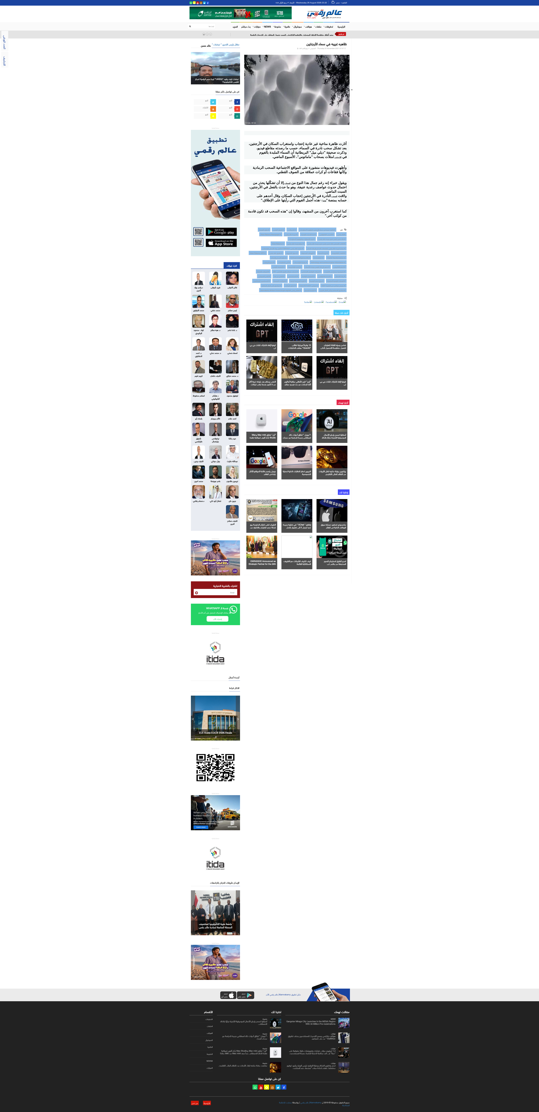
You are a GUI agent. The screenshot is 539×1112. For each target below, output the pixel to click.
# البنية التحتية (323, 252)
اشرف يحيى (198, 461)
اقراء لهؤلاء (232, 265)
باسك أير (198, 418)
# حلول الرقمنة (264, 229)
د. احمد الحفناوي (198, 354)
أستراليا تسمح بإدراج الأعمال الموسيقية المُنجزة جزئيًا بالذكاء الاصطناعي (334, 437)
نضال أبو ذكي (215, 500)
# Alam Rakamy (278, 243)
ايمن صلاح (232, 310)
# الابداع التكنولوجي (324, 276)
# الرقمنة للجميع (310, 290)
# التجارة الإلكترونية (294, 266)
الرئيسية (341, 26)
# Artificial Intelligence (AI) (300, 257)
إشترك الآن (217, 619)
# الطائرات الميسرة (280, 280)
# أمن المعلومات (284, 262)
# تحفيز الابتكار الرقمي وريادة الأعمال (317, 266)
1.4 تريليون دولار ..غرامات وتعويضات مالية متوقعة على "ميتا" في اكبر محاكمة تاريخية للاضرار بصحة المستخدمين (312, 1051)
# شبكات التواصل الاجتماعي (311, 271)
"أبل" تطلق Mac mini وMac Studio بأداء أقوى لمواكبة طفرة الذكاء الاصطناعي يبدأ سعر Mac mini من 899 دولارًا (243, 1051)
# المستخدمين (293, 276)
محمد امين (198, 481)
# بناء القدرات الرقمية (308, 234)
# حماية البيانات (269, 262)
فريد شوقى (215, 287)
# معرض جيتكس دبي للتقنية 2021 (333, 285)
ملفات (318, 26)
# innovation (318, 257)
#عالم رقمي (341, 234)
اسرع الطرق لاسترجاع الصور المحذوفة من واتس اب (335, 562)
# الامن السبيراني (264, 276)
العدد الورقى (5, 42)
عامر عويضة (215, 481)
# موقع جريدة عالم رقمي (296, 243)
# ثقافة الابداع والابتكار (278, 257)
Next (238, 718)
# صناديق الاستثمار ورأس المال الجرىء (332, 290)
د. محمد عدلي (215, 352)
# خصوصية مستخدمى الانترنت (335, 271)
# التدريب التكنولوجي (326, 234)
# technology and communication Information (328, 262)
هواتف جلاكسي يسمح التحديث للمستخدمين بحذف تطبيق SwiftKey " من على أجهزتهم (311, 1037)
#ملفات (210, 1026)
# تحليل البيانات (290, 285)
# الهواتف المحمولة (308, 252)
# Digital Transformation (336, 257)
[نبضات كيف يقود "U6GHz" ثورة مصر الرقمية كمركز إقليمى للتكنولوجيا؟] (215, 67)
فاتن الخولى (232, 287)
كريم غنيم (199, 375)
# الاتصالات (292, 229)
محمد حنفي (215, 310)
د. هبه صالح (215, 330)
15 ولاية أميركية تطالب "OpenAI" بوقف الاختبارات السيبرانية (299, 347)
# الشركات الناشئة (263, 271)
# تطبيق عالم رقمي (276, 252)
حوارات (257, 26)
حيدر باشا (232, 438)
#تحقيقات (209, 1019)
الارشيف (5, 61)
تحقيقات (329, 26)
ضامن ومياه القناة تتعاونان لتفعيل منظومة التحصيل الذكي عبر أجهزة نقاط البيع (333, 347)
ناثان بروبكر (215, 418)
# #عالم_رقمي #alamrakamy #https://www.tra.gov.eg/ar (281, 290)
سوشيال (298, 26)
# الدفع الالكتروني (339, 266)
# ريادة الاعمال (340, 276)
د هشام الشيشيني (216, 397)
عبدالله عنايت (232, 461)
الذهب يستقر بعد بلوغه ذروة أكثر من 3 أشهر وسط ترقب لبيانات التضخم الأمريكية (262, 384)
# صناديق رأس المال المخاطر (271, 285)
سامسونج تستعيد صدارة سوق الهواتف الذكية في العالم (333, 526)
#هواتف (210, 1033)
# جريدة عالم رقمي (291, 234)
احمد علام (232, 418)
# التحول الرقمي (278, 229)
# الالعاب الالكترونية (338, 252)
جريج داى (232, 500)
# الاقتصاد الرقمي (278, 266)
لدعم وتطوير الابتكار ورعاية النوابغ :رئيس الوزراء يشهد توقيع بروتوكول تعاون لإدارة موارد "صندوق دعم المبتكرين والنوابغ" (311, 1068)
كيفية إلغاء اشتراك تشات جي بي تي (263, 346)
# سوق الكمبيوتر (291, 252)
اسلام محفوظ (199, 395)
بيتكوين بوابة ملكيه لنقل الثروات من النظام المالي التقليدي (332, 472)
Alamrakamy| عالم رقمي (310, 1102)
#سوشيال (209, 1040)
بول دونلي (215, 461)
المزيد (235, 26)
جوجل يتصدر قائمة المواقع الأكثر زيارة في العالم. (262, 472)
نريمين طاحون (232, 481)
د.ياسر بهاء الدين (198, 288)
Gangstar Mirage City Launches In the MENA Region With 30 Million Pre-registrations (215, 732)
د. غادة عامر (232, 330)
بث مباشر (246, 26)
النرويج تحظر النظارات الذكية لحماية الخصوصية (297, 472)
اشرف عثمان (215, 375)
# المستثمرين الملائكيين (262, 280)
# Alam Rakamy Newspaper (271, 234)
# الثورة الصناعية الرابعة (298, 280)
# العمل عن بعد (279, 276)
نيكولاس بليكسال (215, 439)
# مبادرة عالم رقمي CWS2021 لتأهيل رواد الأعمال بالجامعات (282, 248)
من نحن (195, 1103)
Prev (193, 718)
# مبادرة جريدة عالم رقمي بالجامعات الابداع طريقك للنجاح (326, 248)
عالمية (287, 26)
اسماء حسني (232, 352)
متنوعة (277, 26)
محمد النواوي (198, 310)
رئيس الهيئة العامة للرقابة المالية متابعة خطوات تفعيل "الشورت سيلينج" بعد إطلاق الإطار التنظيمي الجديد (290, 34)
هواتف (308, 26)
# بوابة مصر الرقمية (316, 280)
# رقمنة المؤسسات (300, 262)
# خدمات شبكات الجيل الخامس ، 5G (285, 271)
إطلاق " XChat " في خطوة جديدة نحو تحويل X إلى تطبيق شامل (297, 526)
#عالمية (210, 1047)
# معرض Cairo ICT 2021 (309, 285)
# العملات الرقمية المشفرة (336, 280)
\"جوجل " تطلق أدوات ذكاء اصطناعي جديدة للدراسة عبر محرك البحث (297, 437)
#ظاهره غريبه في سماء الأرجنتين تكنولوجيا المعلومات (317, 229)
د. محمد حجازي (232, 375)
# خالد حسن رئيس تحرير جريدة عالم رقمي (331, 238)
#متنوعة (210, 1054)
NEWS (267, 26)
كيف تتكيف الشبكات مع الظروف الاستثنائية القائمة (297, 562)
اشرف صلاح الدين (232, 522)
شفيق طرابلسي (198, 439)
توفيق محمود (232, 395)
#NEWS (209, 1060)
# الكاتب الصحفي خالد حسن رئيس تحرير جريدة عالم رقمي (326, 243)
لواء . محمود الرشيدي (199, 331)
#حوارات (210, 1068)
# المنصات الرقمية (308, 276)
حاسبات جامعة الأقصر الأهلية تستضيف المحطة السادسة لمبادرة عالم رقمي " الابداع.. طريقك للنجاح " (215, 927)
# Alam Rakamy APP (257, 252)
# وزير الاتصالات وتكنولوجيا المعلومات (301, 238)
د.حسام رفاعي (198, 500)
